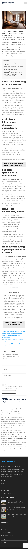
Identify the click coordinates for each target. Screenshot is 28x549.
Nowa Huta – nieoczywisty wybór (13, 72)
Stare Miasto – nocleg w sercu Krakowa (12, 63)
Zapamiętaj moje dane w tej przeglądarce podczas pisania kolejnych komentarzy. (13, 386)
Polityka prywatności (9, 493)
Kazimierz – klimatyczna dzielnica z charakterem (14, 66)
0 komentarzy (21, 39)
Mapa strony (7, 490)
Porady (13, 39)
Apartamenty (7, 532)
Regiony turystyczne (9, 539)
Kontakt (5, 487)
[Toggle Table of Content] (22, 61)
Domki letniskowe (8, 535)
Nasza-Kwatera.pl (18, 37)
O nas (4, 484)
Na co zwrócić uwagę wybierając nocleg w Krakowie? (13, 74)
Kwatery (5, 529)
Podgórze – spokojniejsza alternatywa (11, 70)
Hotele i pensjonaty (9, 526)
